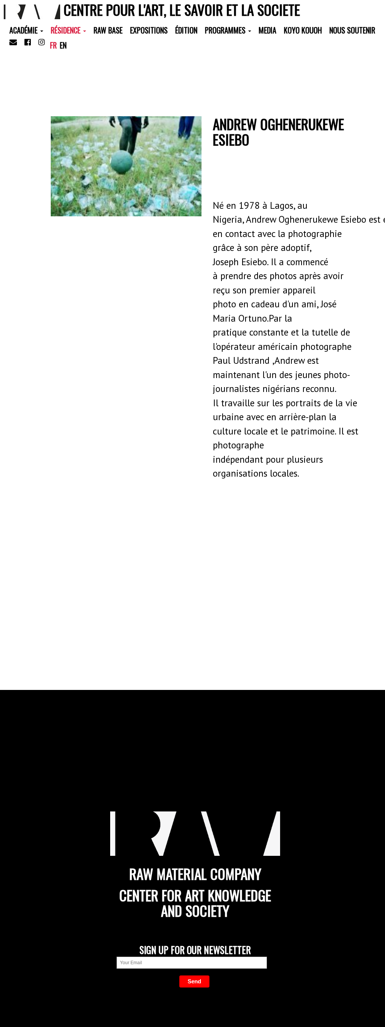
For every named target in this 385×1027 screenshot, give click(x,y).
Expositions (149, 30)
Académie (24, 30)
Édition (186, 30)
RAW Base (108, 30)
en (63, 45)
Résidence (66, 30)
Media (267, 30)
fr (53, 45)
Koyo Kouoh (303, 30)
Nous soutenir (352, 30)
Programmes (226, 30)
